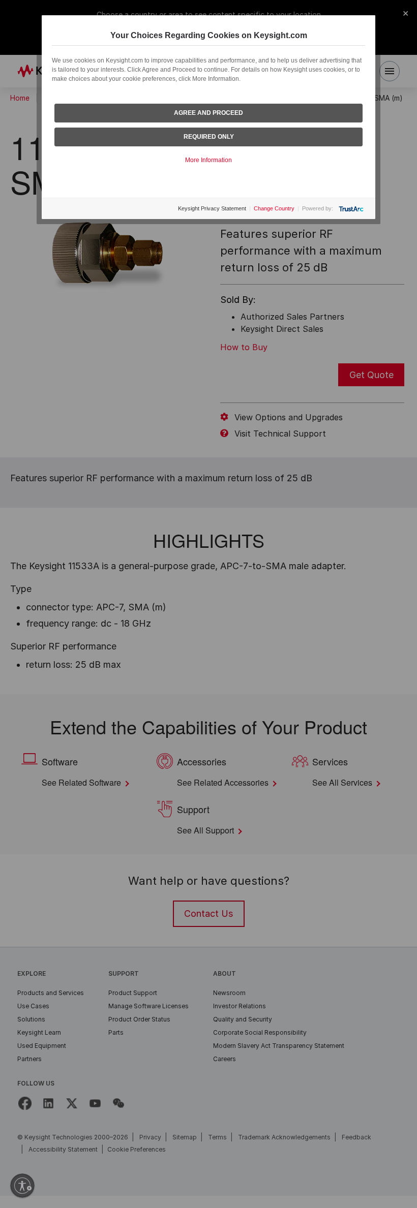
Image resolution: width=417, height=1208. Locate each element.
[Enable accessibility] (22, 1185)
